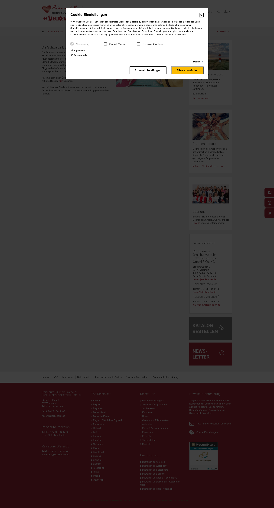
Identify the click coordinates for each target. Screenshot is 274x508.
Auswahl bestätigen (148, 70)
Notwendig (82, 43)
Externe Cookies (153, 43)
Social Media (117, 43)
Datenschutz (80, 55)
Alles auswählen (187, 70)
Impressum (79, 50)
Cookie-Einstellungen (88, 14)
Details (197, 61)
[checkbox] (72, 43)
